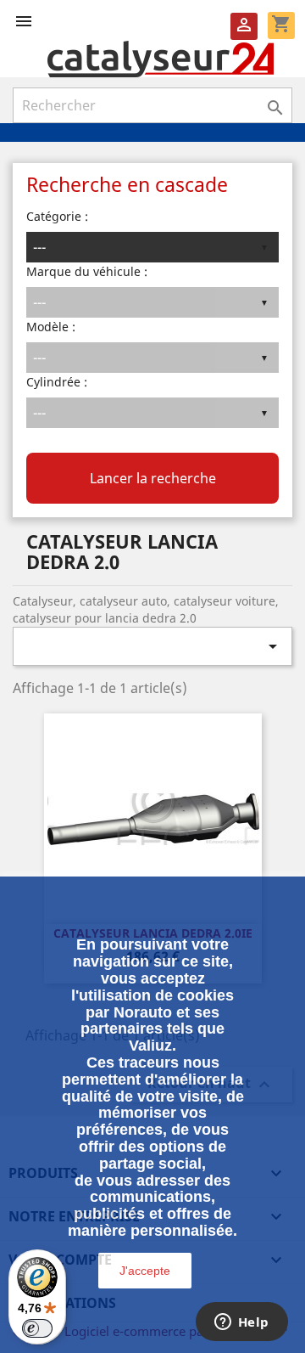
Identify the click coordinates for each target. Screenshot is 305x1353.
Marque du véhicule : (86, 271)
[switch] (37, 1328)
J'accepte (144, 1270)
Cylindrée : (56, 382)
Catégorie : (57, 216)
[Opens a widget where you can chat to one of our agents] (241, 1323)
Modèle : (50, 327)
